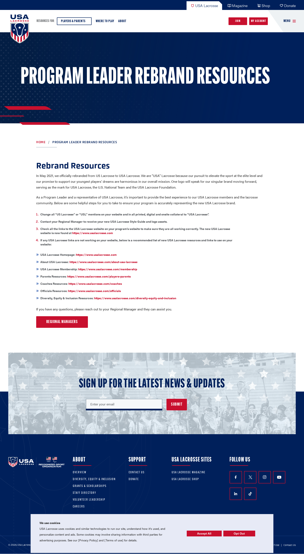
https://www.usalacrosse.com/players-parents (99, 276)
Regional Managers (62, 322)
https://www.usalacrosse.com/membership (107, 269)
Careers (79, 506)
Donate (290, 5)
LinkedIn (236, 494)
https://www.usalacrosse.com (92, 233)
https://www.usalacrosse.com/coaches (95, 283)
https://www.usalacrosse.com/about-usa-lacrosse (103, 262)
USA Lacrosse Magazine (189, 472)
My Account (258, 21)
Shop (266, 5)
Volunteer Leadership (89, 499)
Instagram (265, 477)
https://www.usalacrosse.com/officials (94, 291)
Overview (79, 472)
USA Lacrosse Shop (185, 479)
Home (40, 142)
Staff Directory (84, 493)
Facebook (236, 477)
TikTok (250, 494)
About (122, 21)
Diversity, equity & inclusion (94, 479)
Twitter (250, 477)
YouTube (279, 477)
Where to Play (105, 21)
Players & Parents (73, 21)
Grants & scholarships (90, 486)
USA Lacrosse (206, 5)
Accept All (204, 533)
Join (238, 21)
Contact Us (137, 472)
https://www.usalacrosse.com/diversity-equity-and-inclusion (135, 298)
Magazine (240, 5)
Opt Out (239, 533)
